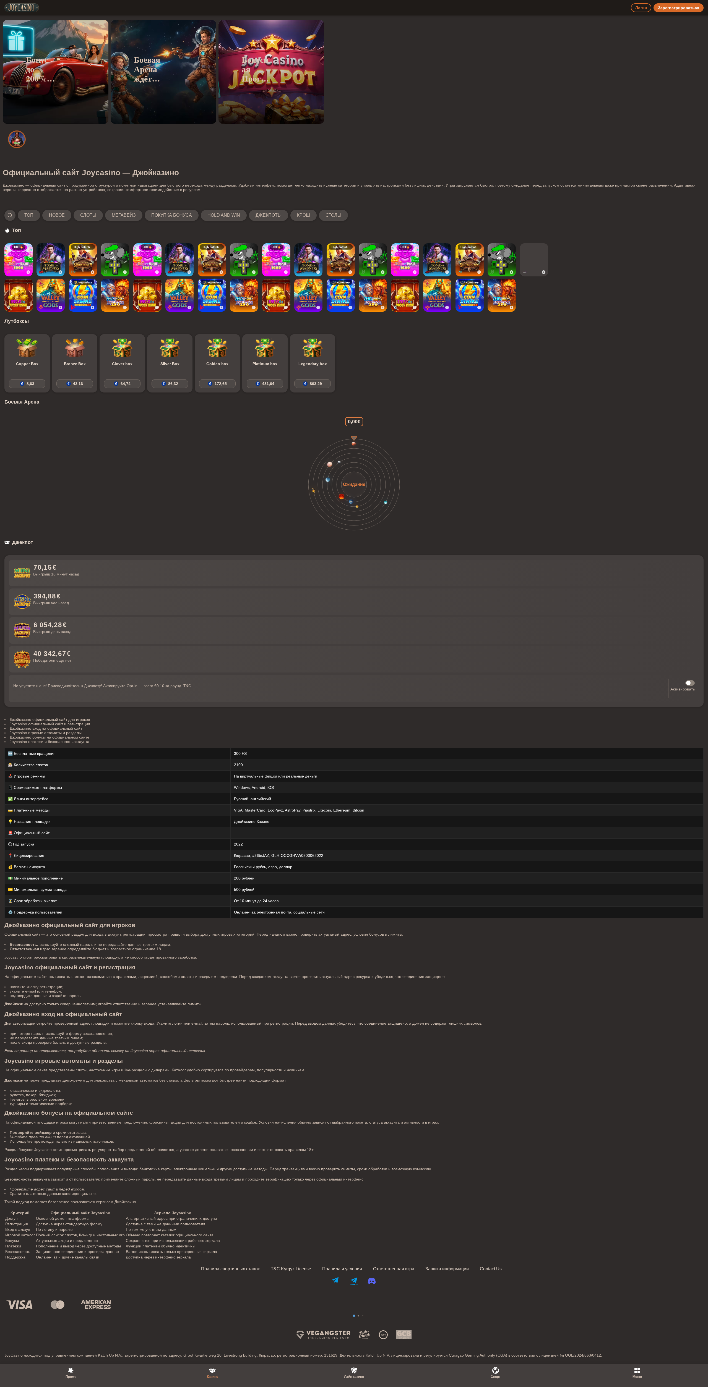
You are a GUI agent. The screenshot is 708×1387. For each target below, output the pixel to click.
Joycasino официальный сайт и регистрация (50, 724)
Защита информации (447, 1269)
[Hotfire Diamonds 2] (534, 259)
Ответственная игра (393, 1269)
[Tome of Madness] (51, 259)
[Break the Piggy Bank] (18, 295)
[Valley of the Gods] (51, 295)
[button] (176, 215)
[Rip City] (115, 259)
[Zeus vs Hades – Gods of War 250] (115, 295)
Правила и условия (342, 1269)
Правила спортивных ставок (230, 1269)
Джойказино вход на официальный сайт (46, 728)
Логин (641, 8)
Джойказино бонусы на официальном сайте (49, 737)
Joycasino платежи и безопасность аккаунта (49, 741)
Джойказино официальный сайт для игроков (50, 719)
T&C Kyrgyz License (291, 1269)
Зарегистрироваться (678, 8)
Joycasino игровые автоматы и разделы (46, 733)
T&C (187, 686)
